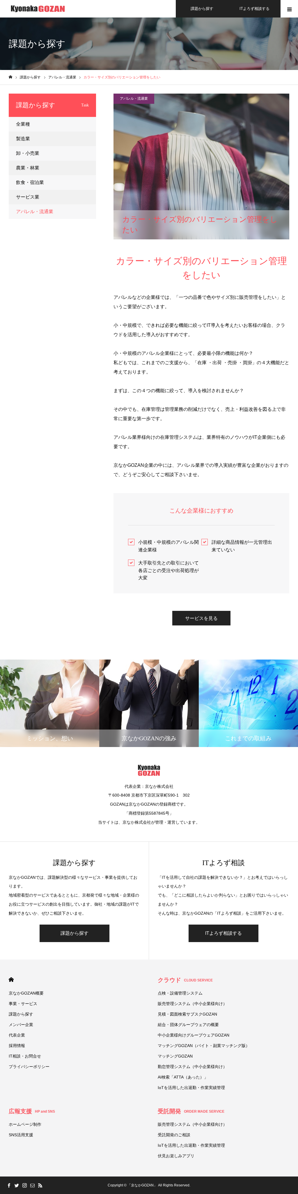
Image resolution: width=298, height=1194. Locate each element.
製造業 (23, 138)
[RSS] (40, 1185)
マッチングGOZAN (175, 1056)
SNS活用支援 (21, 1134)
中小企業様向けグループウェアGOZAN (193, 1035)
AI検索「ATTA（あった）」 (183, 1077)
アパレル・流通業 (134, 99)
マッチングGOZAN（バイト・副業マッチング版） (204, 1045)
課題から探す (202, 8)
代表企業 (17, 1035)
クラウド (185, 980)
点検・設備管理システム (180, 993)
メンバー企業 (21, 1024)
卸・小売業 (27, 153)
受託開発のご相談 (174, 1134)
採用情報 (17, 1045)
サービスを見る (201, 618)
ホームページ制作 (25, 1124)
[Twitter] (16, 1185)
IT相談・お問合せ (25, 1056)
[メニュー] (289, 8)
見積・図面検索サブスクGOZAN (187, 1014)
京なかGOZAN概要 (26, 993)
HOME (11, 979)
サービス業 (27, 196)
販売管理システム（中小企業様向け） (192, 1003)
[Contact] (32, 1185)
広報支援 (32, 1111)
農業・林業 (27, 167)
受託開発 (191, 1111)
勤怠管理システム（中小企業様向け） (192, 1066)
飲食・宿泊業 (30, 182)
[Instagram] (24, 1185)
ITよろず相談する (254, 8)
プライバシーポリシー (29, 1066)
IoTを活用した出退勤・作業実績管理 (191, 1087)
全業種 (23, 124)
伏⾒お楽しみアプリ (176, 1155)
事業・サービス (23, 1003)
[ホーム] (10, 77)
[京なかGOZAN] (38, 9)
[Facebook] (9, 1185)
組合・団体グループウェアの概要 (188, 1024)
